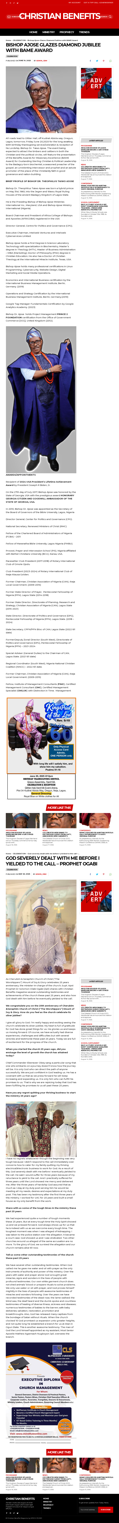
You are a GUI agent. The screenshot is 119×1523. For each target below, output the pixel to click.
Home (8, 40)
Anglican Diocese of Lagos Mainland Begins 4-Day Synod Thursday (94, 149)
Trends (47, 1508)
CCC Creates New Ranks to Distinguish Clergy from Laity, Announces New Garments (95, 168)
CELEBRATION (19, 40)
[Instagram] (10, 2)
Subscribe (106, 1510)
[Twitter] (18, 2)
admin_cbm (41, 61)
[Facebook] (7, 2)
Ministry (47, 1502)
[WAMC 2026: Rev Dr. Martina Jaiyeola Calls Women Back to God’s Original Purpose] (96, 820)
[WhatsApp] (110, 61)
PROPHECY (48, 1505)
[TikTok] (14, 2)
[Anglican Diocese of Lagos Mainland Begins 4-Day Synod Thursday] (23, 820)
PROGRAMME (86, 146)
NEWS (83, 165)
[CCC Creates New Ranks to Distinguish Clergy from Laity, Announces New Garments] (59, 820)
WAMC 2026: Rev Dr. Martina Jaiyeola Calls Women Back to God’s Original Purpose (95, 187)
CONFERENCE (86, 183)
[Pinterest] (104, 61)
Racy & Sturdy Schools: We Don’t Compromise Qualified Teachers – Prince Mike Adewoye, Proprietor (94, 207)
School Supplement (90, 202)
